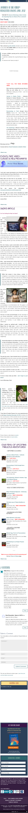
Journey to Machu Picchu (14, 96)
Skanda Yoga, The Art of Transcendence (16, 533)
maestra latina (14, 437)
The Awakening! (10, 127)
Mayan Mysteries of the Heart (13, 517)
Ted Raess (12, 809)
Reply (25, 610)
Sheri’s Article (23, 15)
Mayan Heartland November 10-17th (12, 415)
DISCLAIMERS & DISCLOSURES (15, 798)
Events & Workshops (14, 15)
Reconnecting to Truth (13, 111)
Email (10, 146)
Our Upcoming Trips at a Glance (9, 16)
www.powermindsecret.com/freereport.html (10, 190)
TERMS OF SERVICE (13, 802)
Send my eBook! (13, 747)
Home (5, 798)
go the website (11, 45)
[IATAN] (22, 792)
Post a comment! (22, 16)
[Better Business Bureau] (7, 792)
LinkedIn (20, 146)
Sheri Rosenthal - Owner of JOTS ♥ (14, 615)
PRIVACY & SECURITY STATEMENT (13, 800)
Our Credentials (20, 702)
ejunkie (16, 435)
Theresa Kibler (22, 809)
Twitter (24, 146)
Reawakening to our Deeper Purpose (15, 541)
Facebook (15, 146)
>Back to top (3, 152)
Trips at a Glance (15, 556)
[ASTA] (16, 792)
